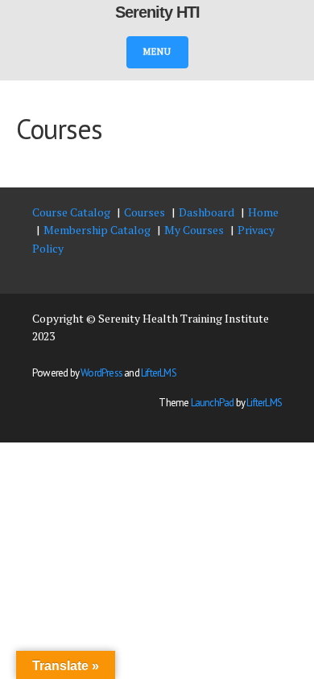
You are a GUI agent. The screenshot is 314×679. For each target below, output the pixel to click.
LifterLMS (158, 373)
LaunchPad (212, 402)
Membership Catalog (97, 229)
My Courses (194, 229)
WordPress (101, 373)
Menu (157, 51)
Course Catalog (71, 212)
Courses (144, 212)
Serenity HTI (157, 12)
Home (263, 212)
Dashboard (206, 212)
